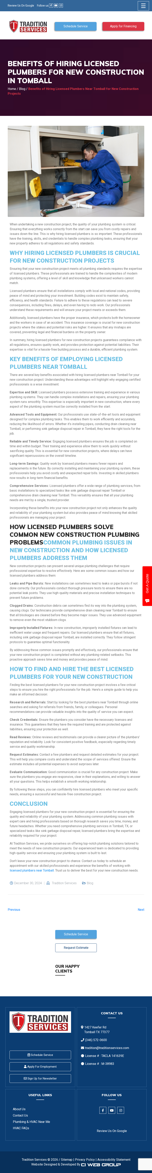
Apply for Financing (123, 26)
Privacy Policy (85, 1160)
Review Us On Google (21, 5)
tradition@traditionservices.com (107, 1048)
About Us (19, 1109)
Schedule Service (76, 26)
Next (141, 910)
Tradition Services (64, 883)
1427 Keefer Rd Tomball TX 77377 (96, 1029)
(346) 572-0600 (96, 1040)
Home (12, 89)
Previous (14, 910)
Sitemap (66, 1160)
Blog (22, 89)
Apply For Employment (42, 1066)
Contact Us (20, 1115)
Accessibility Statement (113, 1160)
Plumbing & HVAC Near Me (31, 1122)
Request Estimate (76, 948)
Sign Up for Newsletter (42, 1078)
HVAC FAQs (21, 1128)
